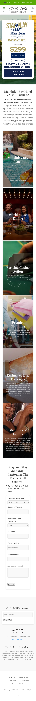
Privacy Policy (25, 680)
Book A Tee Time (27, 2)
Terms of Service (19, 684)
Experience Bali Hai (22, 677)
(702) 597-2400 (18, 640)
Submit (11, 584)
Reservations (12, 680)
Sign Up (7, 620)
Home (10, 677)
